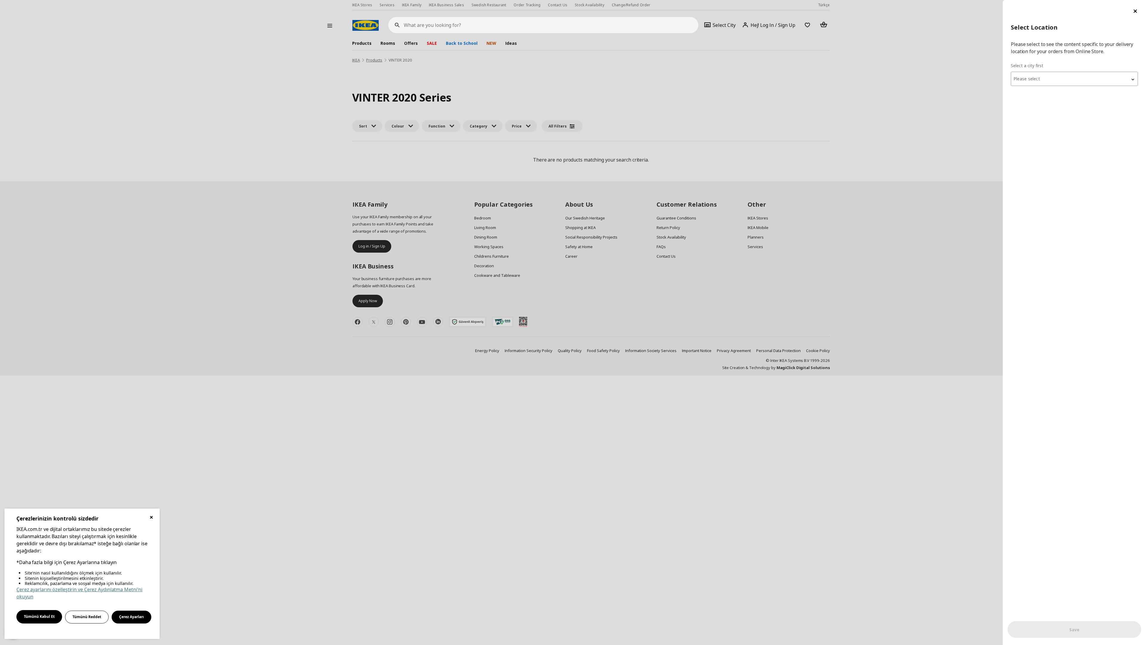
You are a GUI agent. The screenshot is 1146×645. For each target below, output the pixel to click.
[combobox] (1074, 79)
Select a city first (1027, 65)
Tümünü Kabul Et (39, 616)
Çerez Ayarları (131, 616)
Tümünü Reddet (87, 616)
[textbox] (1074, 79)
